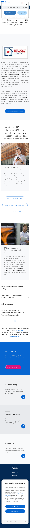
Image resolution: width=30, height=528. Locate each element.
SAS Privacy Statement (10, 521)
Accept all (15, 506)
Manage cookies (15, 516)
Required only (15, 511)
